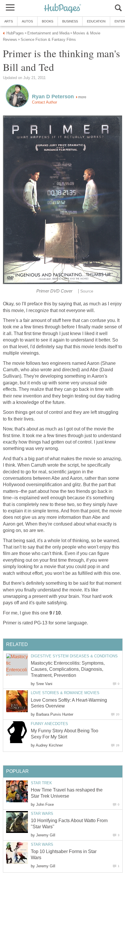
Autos (27, 21)
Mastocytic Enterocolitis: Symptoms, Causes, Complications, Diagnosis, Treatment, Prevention (68, 669)
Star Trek (41, 783)
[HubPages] (62, 8)
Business (70, 21)
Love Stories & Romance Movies (65, 693)
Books (47, 21)
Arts (8, 21)
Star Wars (42, 813)
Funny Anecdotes (49, 724)
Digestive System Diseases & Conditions (74, 656)
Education (96, 21)
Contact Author (44, 102)
